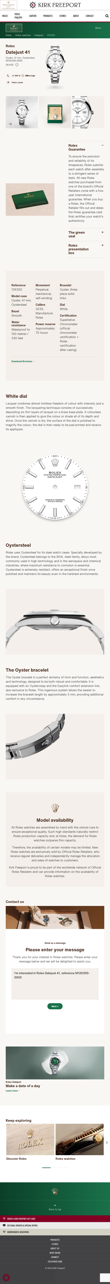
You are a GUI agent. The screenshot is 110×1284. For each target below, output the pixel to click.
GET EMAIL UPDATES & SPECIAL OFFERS (22, 1225)
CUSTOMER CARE (55, 1261)
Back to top (55, 1209)
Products (48, 16)
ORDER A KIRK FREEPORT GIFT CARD (21, 1218)
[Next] (107, 1142)
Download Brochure (21, 361)
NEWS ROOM (55, 1252)
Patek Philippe (18, 15)
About (76, 16)
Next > (55, 1006)
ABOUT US (55, 1248)
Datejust (38, 35)
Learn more (12, 1090)
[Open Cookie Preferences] (6, 1280)
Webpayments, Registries (18, 1232)
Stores (62, 16)
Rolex (9, 35)
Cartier (32, 16)
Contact (90, 16)
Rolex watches (23, 35)
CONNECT (55, 1257)
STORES (55, 1244)
